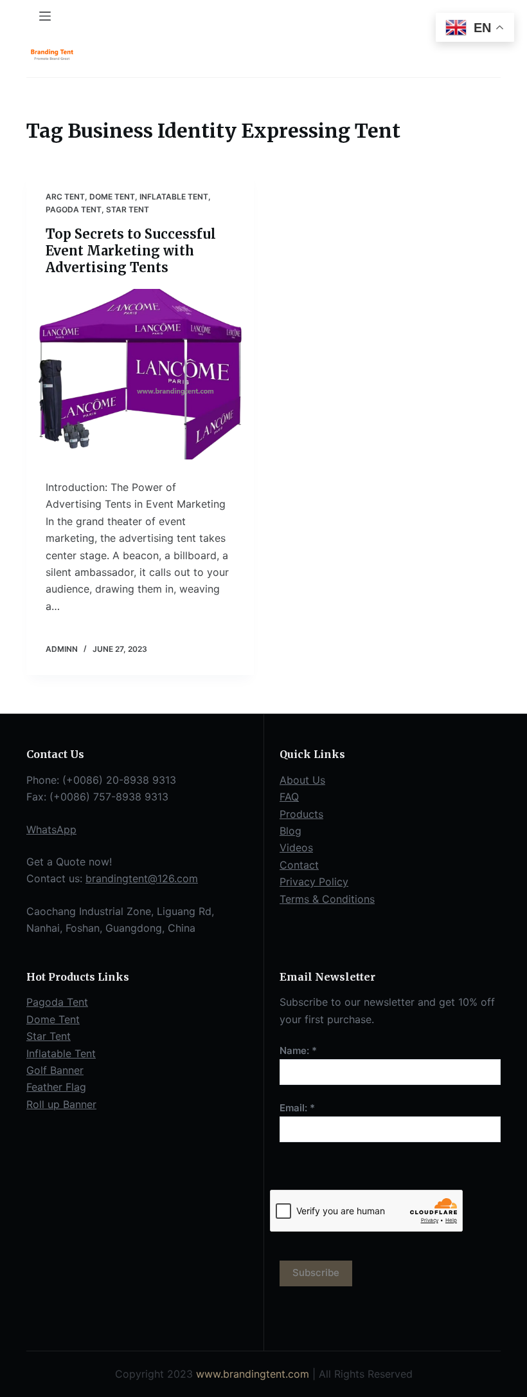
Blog (290, 830)
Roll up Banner (61, 1104)
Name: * (298, 1050)
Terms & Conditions (327, 899)
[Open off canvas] (45, 16)
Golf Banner (55, 1070)
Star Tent (127, 209)
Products (301, 814)
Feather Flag (56, 1086)
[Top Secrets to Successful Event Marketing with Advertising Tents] (140, 374)
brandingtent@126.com (141, 878)
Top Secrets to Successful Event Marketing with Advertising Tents (131, 250)
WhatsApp (51, 829)
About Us (302, 779)
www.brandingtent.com (252, 1373)
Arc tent (65, 196)
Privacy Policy (314, 881)
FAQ (289, 796)
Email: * (297, 1108)
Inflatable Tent (173, 196)
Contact (299, 864)
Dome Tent (112, 196)
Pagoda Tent (74, 209)
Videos (296, 847)
